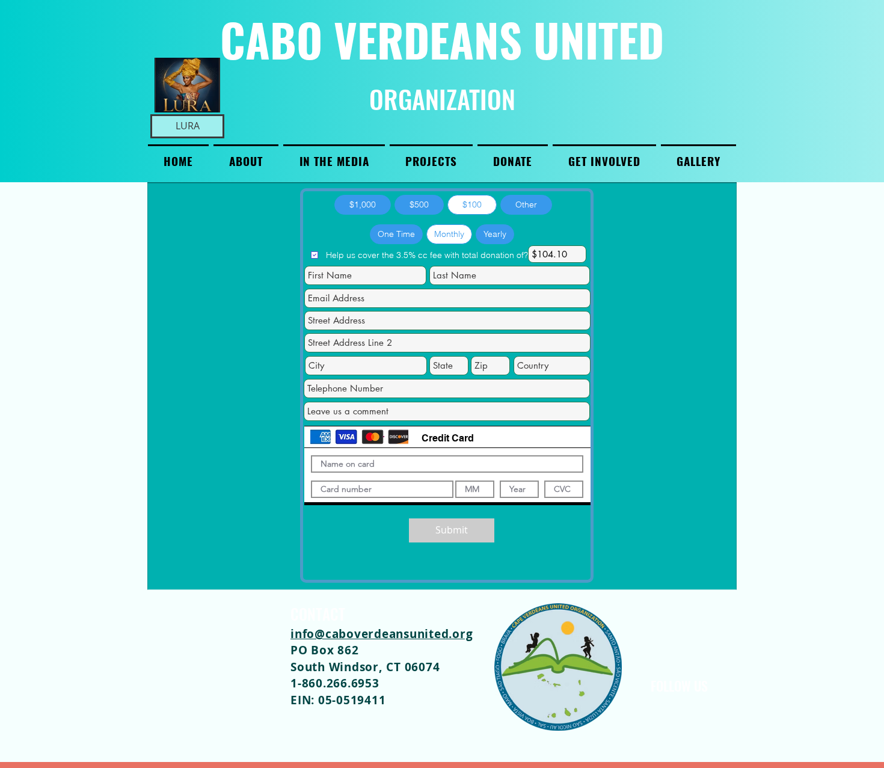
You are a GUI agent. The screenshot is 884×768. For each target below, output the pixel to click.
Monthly (449, 234)
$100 (472, 204)
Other (526, 204)
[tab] (447, 437)
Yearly (494, 234)
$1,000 (362, 204)
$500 (419, 204)
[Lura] (187, 85)
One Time (396, 234)
